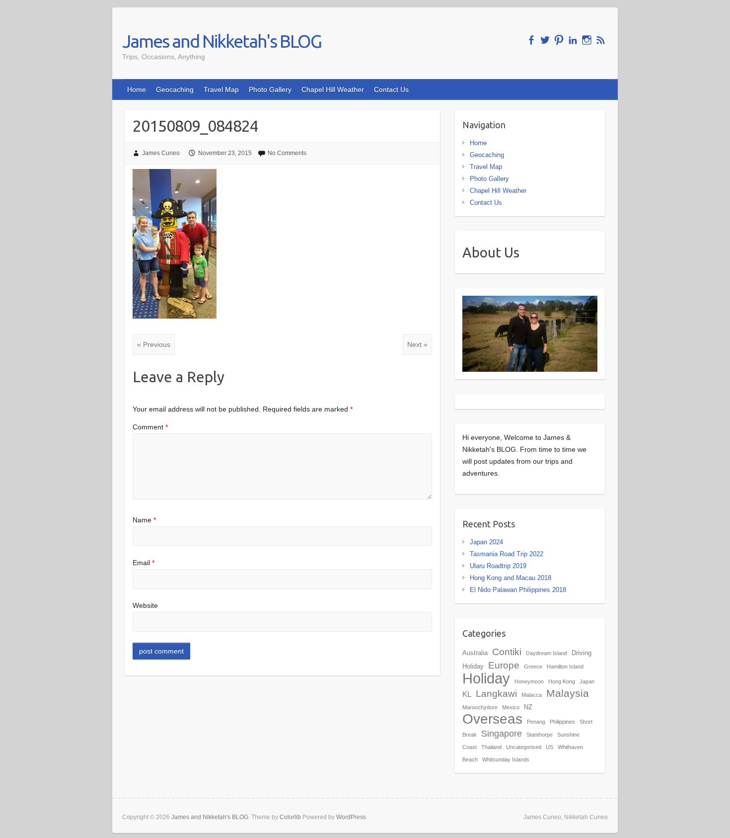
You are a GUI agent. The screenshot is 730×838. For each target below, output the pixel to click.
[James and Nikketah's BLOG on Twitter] (545, 40)
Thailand (491, 747)
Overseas (492, 719)
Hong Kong (561, 681)
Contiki (506, 651)
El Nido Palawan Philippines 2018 (518, 589)
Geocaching (175, 89)
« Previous (153, 344)
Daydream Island (546, 653)
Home (136, 89)
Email (143, 563)
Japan (587, 681)
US (549, 747)
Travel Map (221, 89)
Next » (417, 344)
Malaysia (567, 693)
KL (466, 694)
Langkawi (496, 693)
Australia (475, 653)
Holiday (486, 678)
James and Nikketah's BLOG (221, 41)
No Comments (287, 153)
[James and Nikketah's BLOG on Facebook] (531, 40)
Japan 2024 (486, 542)
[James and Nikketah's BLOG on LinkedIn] (573, 40)
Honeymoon (529, 681)
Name (144, 520)
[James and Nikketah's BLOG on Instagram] (586, 40)
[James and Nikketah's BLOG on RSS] (600, 40)
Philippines (562, 722)
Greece (533, 667)
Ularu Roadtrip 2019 (498, 566)
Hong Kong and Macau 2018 (510, 578)
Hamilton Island (565, 667)
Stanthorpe (539, 735)
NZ (528, 707)
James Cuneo (161, 153)
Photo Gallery (270, 89)
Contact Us (391, 89)
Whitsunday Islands (505, 759)
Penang (536, 722)
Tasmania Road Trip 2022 (506, 554)
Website (145, 605)
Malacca (531, 695)
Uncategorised (523, 747)
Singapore (501, 734)
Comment (150, 427)
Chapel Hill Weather (332, 89)
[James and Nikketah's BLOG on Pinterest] (559, 40)
